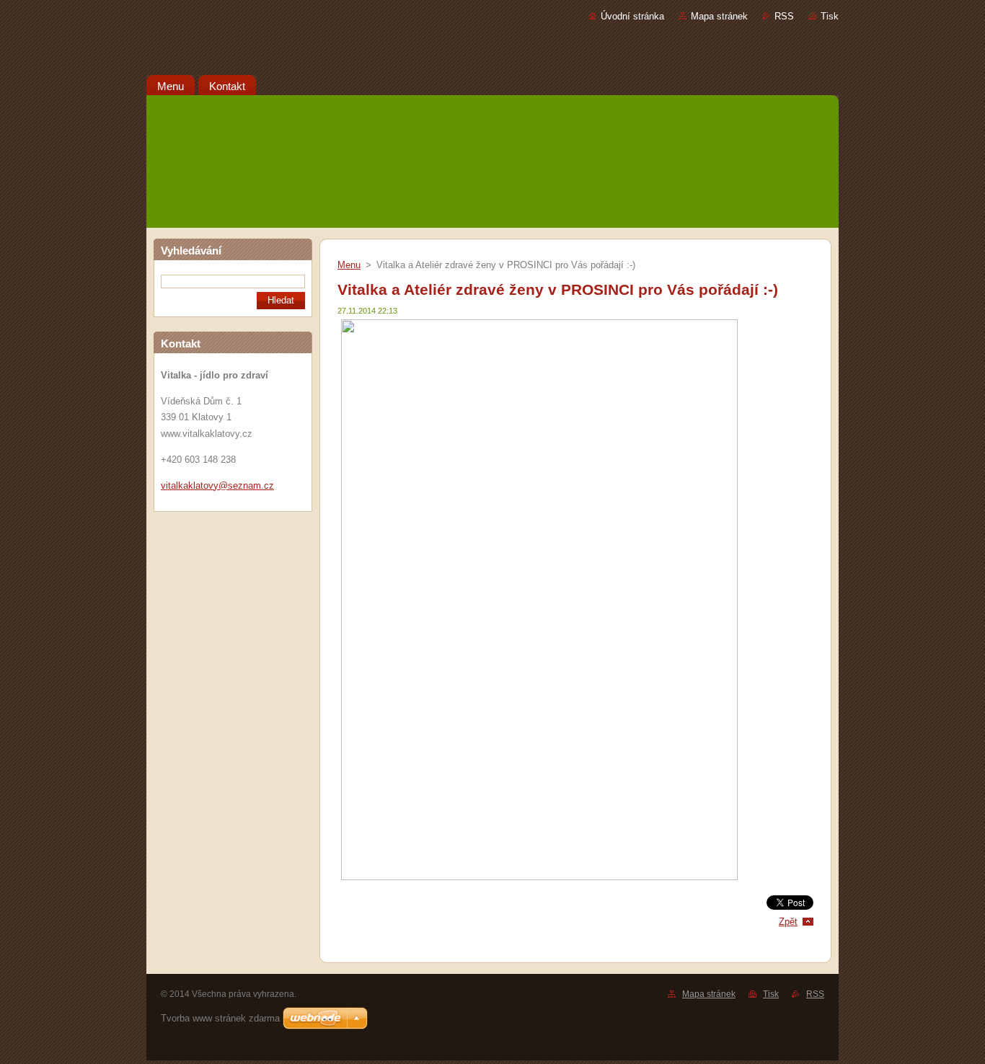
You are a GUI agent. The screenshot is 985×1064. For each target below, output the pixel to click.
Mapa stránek (719, 16)
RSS (784, 16)
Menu (349, 265)
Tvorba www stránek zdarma (220, 1018)
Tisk (830, 16)
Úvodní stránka (632, 16)
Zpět (788, 921)
